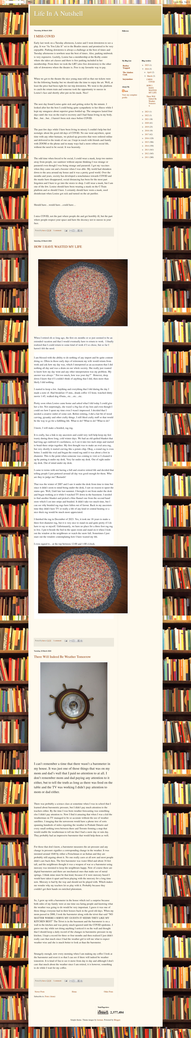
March (150, 76)
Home (74, 991)
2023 (147, 111)
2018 (147, 130)
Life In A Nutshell (58, 13)
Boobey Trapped (126, 66)
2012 (147, 153)
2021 (147, 119)
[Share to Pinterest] (81, 230)
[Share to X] (76, 230)
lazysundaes (128, 79)
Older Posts (108, 991)
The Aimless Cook (128, 73)
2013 (147, 149)
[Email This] (70, 230)
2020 (147, 123)
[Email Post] (66, 230)
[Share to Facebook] (78, 230)
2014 (147, 145)
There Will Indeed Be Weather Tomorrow (62, 656)
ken (126, 91)
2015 (147, 142)
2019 (147, 126)
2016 (147, 138)
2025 (147, 65)
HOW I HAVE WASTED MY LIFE (58, 246)
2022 (147, 115)
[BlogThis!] (73, 230)
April (149, 72)
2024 (147, 69)
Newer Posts (39, 991)
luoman (100, 1019)
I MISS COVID (44, 36)
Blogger (117, 1019)
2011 (147, 157)
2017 (147, 134)
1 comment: (57, 230)
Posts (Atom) (50, 996)
